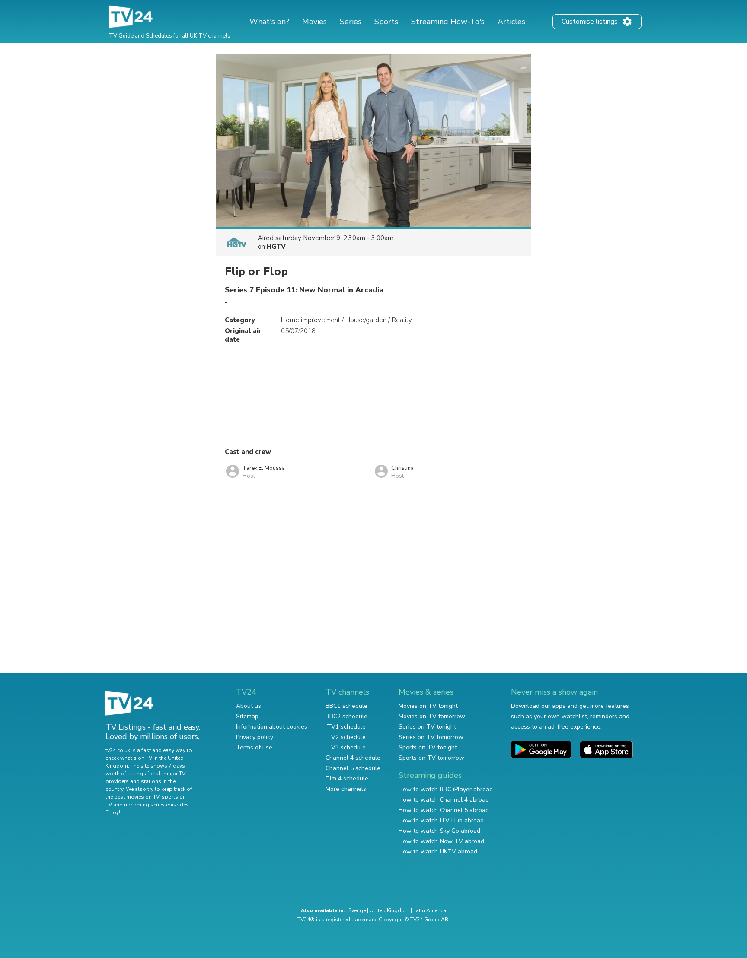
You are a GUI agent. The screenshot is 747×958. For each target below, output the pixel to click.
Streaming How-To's (448, 21)
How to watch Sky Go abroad (439, 831)
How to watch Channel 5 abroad (444, 810)
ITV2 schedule (346, 737)
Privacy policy (254, 737)
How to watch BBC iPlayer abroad (446, 789)
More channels (346, 789)
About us (248, 706)
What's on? (269, 21)
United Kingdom (389, 910)
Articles (511, 21)
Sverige (357, 910)
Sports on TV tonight (428, 747)
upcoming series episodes (156, 804)
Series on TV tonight (427, 727)
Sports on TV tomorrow (431, 758)
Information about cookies (271, 727)
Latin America (429, 910)
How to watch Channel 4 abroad (444, 800)
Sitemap (247, 716)
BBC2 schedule (346, 716)
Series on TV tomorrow (431, 737)
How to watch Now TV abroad (441, 841)
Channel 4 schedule (353, 758)
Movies (314, 21)
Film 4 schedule (347, 778)
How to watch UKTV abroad (438, 851)
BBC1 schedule (346, 706)
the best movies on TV (132, 796)
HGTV (276, 246)
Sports (386, 21)
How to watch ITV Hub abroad (441, 820)
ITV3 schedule (346, 747)
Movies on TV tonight (428, 706)
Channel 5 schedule (353, 768)
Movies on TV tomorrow (432, 716)
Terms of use (254, 747)
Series (350, 21)
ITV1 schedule (346, 727)
